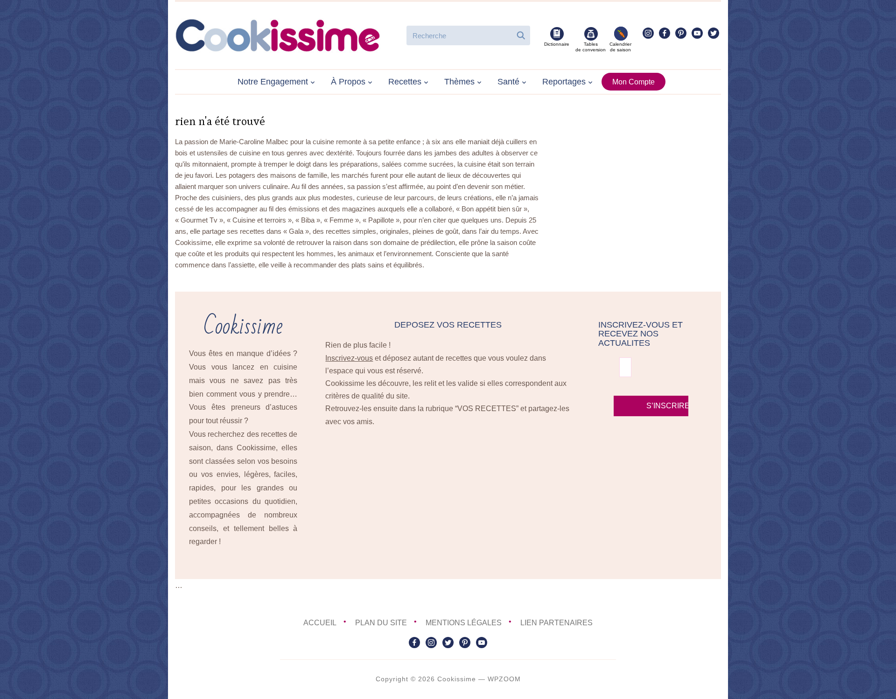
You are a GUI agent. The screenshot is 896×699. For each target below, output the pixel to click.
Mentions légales (464, 623)
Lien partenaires (556, 623)
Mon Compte (633, 82)
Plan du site (381, 623)
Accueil (319, 623)
